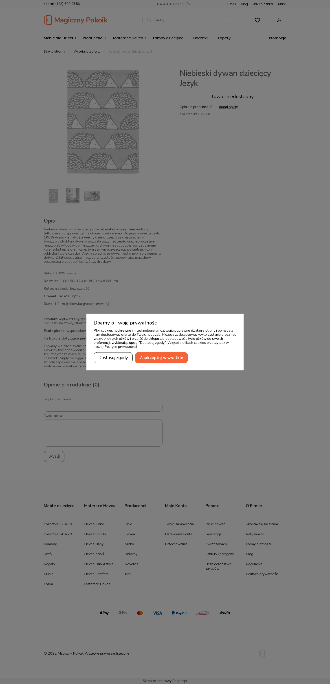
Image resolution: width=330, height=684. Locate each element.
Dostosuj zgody (113, 358)
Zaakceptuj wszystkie (161, 358)
